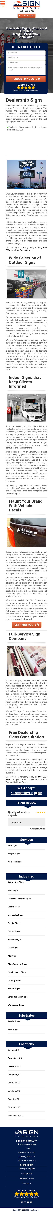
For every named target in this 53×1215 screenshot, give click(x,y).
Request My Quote (25, 79)
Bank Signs (13, 890)
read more (16, 822)
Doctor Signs (14, 931)
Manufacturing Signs (17, 964)
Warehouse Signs (16, 1005)
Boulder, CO (13, 1050)
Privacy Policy (26, 1174)
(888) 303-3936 (26, 11)
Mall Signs (13, 956)
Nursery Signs (14, 980)
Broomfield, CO (15, 1058)
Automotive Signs (16, 882)
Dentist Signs (14, 923)
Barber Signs (14, 907)
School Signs (14, 989)
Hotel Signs (13, 948)
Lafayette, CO (14, 1066)
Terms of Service (26, 1179)
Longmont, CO (14, 1075)
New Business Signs (17, 972)
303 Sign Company (26, 1169)
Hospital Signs (14, 939)
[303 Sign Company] (26, 1133)
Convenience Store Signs (19, 899)
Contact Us (26, 1184)
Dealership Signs (15, 915)
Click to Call (27, 16)
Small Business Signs (17, 997)
